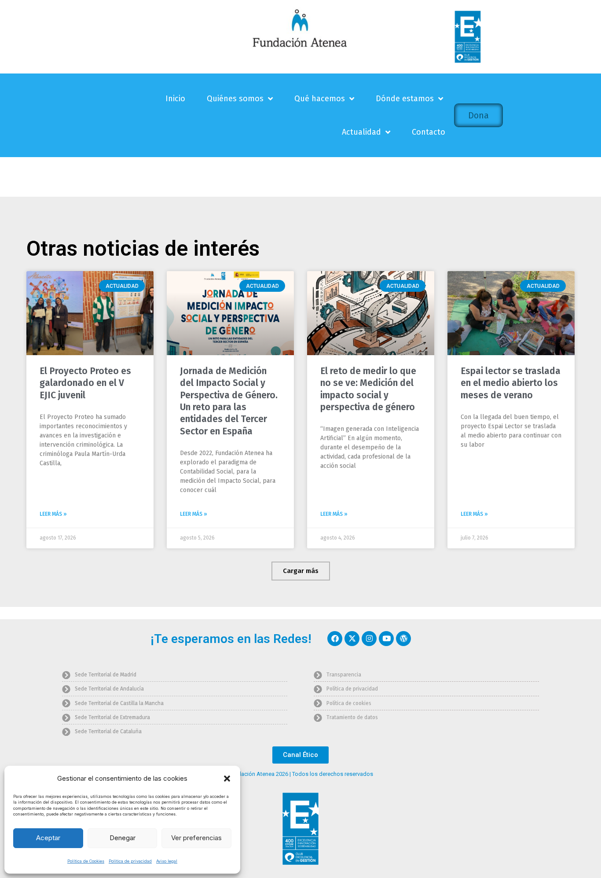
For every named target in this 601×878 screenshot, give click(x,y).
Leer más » (53, 514)
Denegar (123, 838)
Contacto (428, 132)
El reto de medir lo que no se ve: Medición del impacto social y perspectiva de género (368, 389)
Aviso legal (166, 861)
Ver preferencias (196, 838)
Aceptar (48, 838)
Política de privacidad (130, 861)
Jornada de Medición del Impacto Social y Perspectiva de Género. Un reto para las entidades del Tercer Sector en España (229, 401)
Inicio (175, 98)
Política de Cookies (85, 861)
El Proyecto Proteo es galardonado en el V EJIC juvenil (85, 383)
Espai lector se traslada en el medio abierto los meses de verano (511, 383)
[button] (227, 778)
